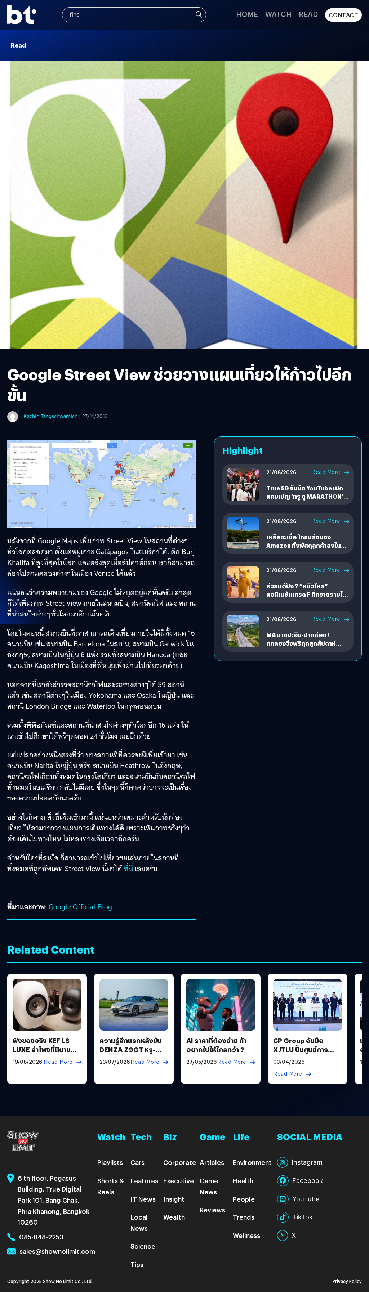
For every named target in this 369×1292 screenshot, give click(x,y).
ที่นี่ (128, 868)
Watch (278, 14)
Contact (344, 15)
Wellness (246, 1235)
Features (144, 1180)
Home (247, 14)
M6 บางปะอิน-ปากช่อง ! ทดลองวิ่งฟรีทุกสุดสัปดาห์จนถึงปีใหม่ (301, 643)
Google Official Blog (80, 907)
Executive (178, 1180)
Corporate (179, 1162)
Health (243, 1180)
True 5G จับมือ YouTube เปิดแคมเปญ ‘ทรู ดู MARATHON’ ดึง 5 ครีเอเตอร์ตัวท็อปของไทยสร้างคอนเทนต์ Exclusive (307, 500)
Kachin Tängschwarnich (50, 416)
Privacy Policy (347, 1281)
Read (308, 14)
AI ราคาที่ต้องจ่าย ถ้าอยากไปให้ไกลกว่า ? (216, 1045)
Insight (173, 1198)
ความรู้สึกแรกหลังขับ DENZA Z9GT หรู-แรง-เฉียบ (130, 1049)
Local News (139, 1222)
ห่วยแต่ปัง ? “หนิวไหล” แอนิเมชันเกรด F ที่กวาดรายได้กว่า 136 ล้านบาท (306, 594)
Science (142, 1246)
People (244, 1198)
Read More (326, 472)
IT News (143, 1198)
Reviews (212, 1209)
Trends (243, 1216)
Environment (252, 1162)
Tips (136, 1264)
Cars (137, 1162)
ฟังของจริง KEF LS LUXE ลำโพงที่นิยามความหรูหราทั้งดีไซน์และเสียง (42, 1054)
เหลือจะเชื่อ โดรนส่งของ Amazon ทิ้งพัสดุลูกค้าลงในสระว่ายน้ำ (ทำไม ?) (303, 545)
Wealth (174, 1216)
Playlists (110, 1162)
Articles (212, 1162)
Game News (209, 1186)
